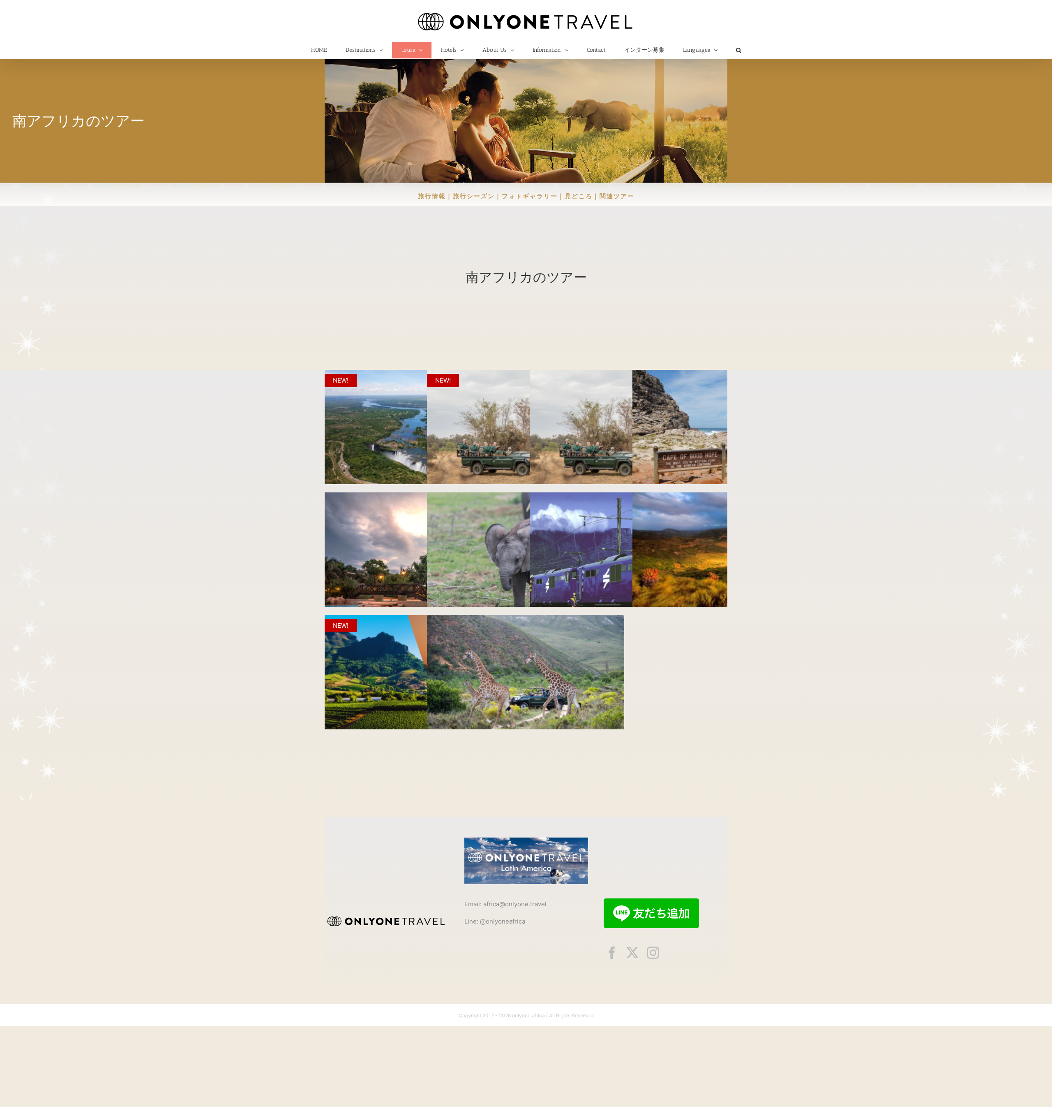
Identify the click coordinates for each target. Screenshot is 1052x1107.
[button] (738, 50)
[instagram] (653, 953)
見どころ (579, 196)
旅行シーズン (474, 196)
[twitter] (632, 953)
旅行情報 (432, 196)
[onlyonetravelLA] (526, 841)
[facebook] (612, 953)
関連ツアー (617, 196)
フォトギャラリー (530, 196)
